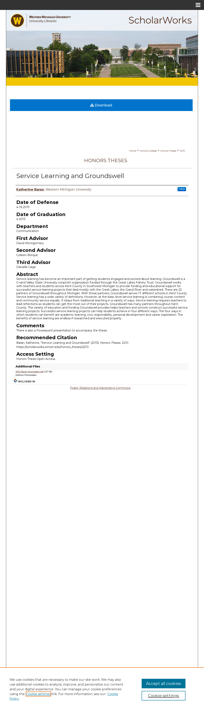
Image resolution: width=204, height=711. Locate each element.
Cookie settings (38, 694)
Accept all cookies (163, 683)
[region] (102, 689)
